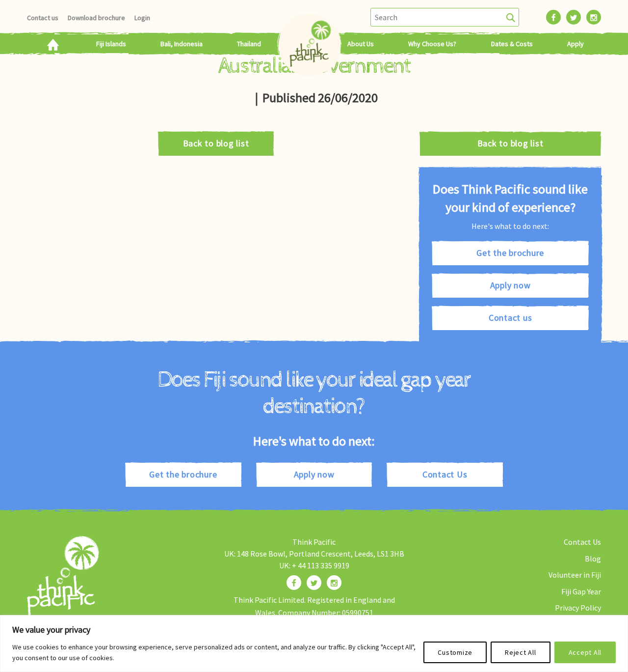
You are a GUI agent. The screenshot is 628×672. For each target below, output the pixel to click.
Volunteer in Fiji (575, 575)
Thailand (249, 43)
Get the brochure (510, 252)
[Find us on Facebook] (294, 582)
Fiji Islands (111, 43)
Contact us (42, 17)
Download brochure (96, 17)
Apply (575, 43)
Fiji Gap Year (581, 591)
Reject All (520, 652)
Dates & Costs (512, 43)
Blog (593, 558)
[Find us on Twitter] (314, 582)
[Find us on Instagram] (334, 582)
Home (52, 43)
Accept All (585, 652)
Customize (455, 652)
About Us (360, 43)
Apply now (510, 285)
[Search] (511, 17)
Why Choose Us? (432, 43)
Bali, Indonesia (181, 43)
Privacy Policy (578, 608)
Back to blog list (216, 143)
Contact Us (445, 474)
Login (142, 17)
